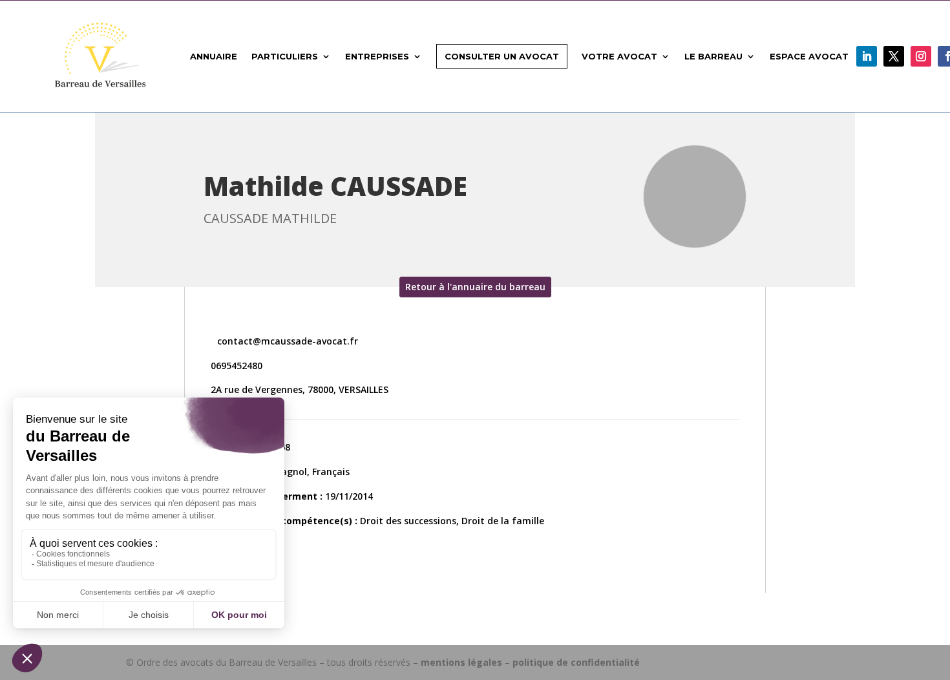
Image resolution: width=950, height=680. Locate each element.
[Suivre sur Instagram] (921, 56)
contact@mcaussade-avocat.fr (286, 341)
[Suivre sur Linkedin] (866, 56)
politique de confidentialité (576, 662)
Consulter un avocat (502, 56)
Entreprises (377, 56)
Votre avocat (619, 56)
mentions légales (461, 662)
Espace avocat (809, 56)
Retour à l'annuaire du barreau (475, 287)
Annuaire (213, 56)
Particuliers (284, 56)
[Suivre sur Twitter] (893, 56)
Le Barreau (713, 56)
